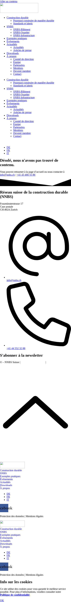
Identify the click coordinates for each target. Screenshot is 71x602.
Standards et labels (23, 23)
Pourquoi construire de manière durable (33, 20)
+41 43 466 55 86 (26, 174)
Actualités (12, 44)
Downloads (13, 53)
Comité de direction (23, 59)
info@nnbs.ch (7, 174)
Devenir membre (22, 71)
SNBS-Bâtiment (21, 29)
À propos (11, 56)
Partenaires (19, 65)
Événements (13, 41)
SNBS (10, 26)
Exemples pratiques (17, 38)
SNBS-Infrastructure (24, 35)
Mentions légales (55, 362)
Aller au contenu (8, 1)
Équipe (17, 62)
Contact (17, 74)
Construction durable (17, 17)
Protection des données (33, 362)
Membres (18, 68)
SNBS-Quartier (21, 32)
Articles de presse (22, 50)
